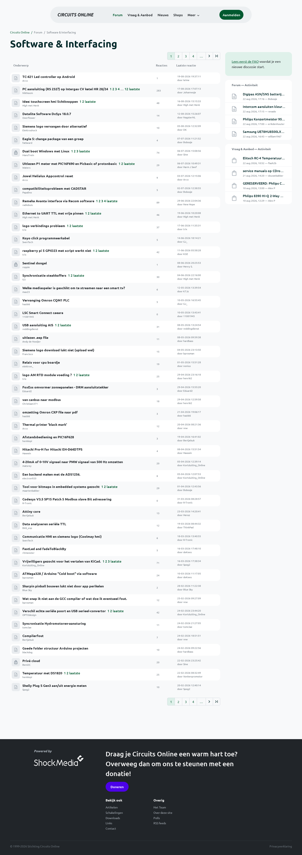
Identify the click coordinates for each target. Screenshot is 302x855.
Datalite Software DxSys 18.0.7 (46, 114)
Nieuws (163, 15)
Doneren (117, 786)
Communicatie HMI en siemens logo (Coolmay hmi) (62, 536)
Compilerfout (33, 636)
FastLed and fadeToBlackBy (44, 549)
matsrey (26, 465)
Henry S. (187, 266)
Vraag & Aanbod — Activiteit (251, 149)
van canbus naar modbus (41, 399)
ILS (23, 279)
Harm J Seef (190, 167)
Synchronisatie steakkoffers (44, 275)
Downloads (113, 818)
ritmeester (28, 552)
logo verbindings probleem (43, 226)
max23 (26, 291)
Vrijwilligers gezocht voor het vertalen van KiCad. (61, 561)
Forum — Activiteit (245, 85)
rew (185, 428)
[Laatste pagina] (216, 56)
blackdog (27, 652)
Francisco (27, 354)
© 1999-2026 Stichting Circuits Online (35, 846)
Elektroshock (29, 130)
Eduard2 (27, 391)
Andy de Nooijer (31, 341)
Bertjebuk (189, 440)
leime (186, 80)
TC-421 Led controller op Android (48, 76)
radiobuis (27, 205)
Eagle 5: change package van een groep (53, 139)
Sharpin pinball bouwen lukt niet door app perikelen (63, 586)
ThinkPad (188, 527)
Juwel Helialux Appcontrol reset (47, 176)
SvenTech (27, 242)
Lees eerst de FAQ (245, 61)
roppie (26, 267)
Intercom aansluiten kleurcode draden (272, 106)
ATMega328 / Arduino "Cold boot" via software (59, 573)
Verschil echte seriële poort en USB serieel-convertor (64, 611)
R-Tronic (27, 503)
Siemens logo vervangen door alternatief (54, 126)
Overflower (28, 117)
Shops (178, 15)
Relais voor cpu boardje (41, 362)
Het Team (159, 807)
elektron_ (27, 366)
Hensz (186, 515)
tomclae (26, 627)
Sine (185, 154)
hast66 (26, 304)
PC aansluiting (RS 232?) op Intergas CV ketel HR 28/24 (65, 89)
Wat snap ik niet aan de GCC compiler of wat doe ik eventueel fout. (74, 598)
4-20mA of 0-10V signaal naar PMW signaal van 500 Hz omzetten (72, 462)
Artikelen (112, 807)
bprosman (188, 353)
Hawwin (26, 453)
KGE (185, 254)
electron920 (29, 478)
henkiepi (27, 441)
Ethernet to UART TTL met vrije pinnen (52, 213)
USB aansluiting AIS (37, 325)
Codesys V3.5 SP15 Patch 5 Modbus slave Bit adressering (67, 499)
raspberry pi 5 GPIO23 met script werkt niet (56, 250)
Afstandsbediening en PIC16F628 (48, 437)
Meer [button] (191, 15)
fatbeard (27, 142)
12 (126, 89)
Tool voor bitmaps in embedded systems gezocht (61, 486)
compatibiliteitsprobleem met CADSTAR (54, 188)
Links (109, 823)
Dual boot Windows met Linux (45, 151)
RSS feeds (159, 823)
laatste (134, 89)
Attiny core (31, 511)
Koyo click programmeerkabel (46, 238)
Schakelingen (114, 812)
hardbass (188, 340)
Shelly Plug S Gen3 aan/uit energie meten (54, 685)
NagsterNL (189, 117)
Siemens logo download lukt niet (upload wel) (58, 350)
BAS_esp (27, 528)
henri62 (187, 378)
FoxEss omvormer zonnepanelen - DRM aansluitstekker (65, 387)
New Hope (189, 204)
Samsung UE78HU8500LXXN (264, 131)
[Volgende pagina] (209, 56)
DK (185, 129)
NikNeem (27, 93)
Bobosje (187, 142)
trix (24, 229)
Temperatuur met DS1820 (42, 673)
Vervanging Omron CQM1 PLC (45, 300)
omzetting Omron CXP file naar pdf (50, 412)
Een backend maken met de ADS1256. (51, 474)
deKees (187, 552)
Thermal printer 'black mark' (44, 424)
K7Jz (186, 291)
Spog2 (186, 564)
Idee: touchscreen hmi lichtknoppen (50, 101)
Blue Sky (27, 590)
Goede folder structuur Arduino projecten (55, 648)
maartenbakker (30, 490)
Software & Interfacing (61, 32)
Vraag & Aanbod (140, 15)
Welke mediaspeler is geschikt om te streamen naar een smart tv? (73, 288)
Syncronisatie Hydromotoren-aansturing (54, 623)
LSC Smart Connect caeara (42, 312)
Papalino (27, 192)
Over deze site (162, 812)
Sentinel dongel (34, 263)
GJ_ (185, 241)
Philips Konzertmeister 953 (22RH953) (271, 119)
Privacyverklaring (281, 846)
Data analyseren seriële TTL (44, 524)
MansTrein (28, 155)
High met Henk (30, 105)
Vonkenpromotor (193, 676)
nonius (187, 366)
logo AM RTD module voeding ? (47, 375)
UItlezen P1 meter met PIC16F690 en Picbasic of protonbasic (69, 163)
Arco (25, 80)
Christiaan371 (30, 403)
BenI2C (26, 664)
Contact (111, 828)
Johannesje (189, 92)
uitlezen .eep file (35, 337)
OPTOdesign (29, 614)
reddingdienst (30, 329)
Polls (156, 818)
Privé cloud (31, 661)
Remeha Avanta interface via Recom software (58, 201)
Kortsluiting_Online (194, 465)
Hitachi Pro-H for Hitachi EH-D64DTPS (52, 449)
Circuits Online (20, 32)
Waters (26, 167)
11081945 (28, 316)
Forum (118, 15)
